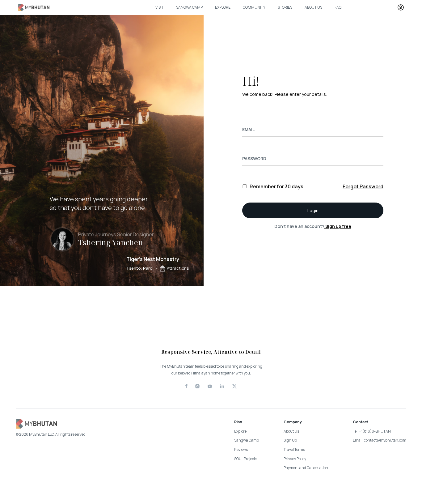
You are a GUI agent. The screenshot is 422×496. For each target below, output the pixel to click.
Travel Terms (294, 449)
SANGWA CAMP (189, 7)
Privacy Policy (295, 458)
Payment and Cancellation (306, 467)
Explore (240, 431)
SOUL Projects (245, 458)
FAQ (338, 7)
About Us (291, 431)
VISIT (159, 7)
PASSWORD (254, 158)
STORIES (285, 7)
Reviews (241, 449)
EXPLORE (222, 7)
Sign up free (337, 226)
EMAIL (248, 129)
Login (313, 210)
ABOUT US (313, 7)
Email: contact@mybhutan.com (379, 440)
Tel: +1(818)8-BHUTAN (372, 431)
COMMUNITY (254, 7)
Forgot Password (363, 186)
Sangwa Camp (246, 440)
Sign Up (290, 440)
